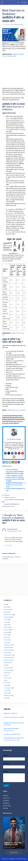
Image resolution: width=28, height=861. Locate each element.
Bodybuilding (7, 617)
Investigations (8, 655)
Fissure (6, 642)
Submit (6, 785)
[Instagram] (12, 453)
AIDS (5, 604)
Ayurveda (6, 609)
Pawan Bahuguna (12, 529)
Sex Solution (7, 670)
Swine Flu (6, 678)
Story (5, 675)
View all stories (14, 852)
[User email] (14, 456)
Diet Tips (6, 630)
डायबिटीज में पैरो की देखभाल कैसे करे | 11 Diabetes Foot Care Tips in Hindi (15, 485)
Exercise (6, 635)
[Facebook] (5, 453)
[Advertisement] (14, 73)
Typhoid (6, 685)
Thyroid (6, 683)
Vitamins (6, 693)
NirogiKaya (6, 803)
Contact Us (6, 798)
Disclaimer (6, 800)
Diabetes (6, 495)
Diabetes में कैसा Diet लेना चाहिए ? (15, 477)
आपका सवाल (6, 771)
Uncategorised (8, 688)
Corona (6, 622)
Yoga (5, 698)
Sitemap (5, 808)
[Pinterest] (19, 453)
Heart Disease (8, 650)
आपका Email (7, 763)
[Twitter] (8, 453)
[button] (18, 2)
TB (4, 680)
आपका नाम (6, 755)
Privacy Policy (7, 805)
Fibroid (6, 637)
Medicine (6, 662)
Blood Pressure (8, 614)
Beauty (6, 612)
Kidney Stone (7, 660)
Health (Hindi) (8, 645)
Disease (6, 632)
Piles (5, 665)
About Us (5, 795)
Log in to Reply (8, 545)
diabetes (6, 497)
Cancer (6, 619)
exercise (12, 497)
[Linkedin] (15, 453)
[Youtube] (22, 453)
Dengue (6, 625)
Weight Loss (7, 695)
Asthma (6, 607)
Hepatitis (6, 652)
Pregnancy (7, 667)
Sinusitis (6, 673)
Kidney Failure (8, 657)
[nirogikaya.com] (2, 2)
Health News (7, 647)
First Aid (6, 640)
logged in (12, 557)
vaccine (6, 690)
